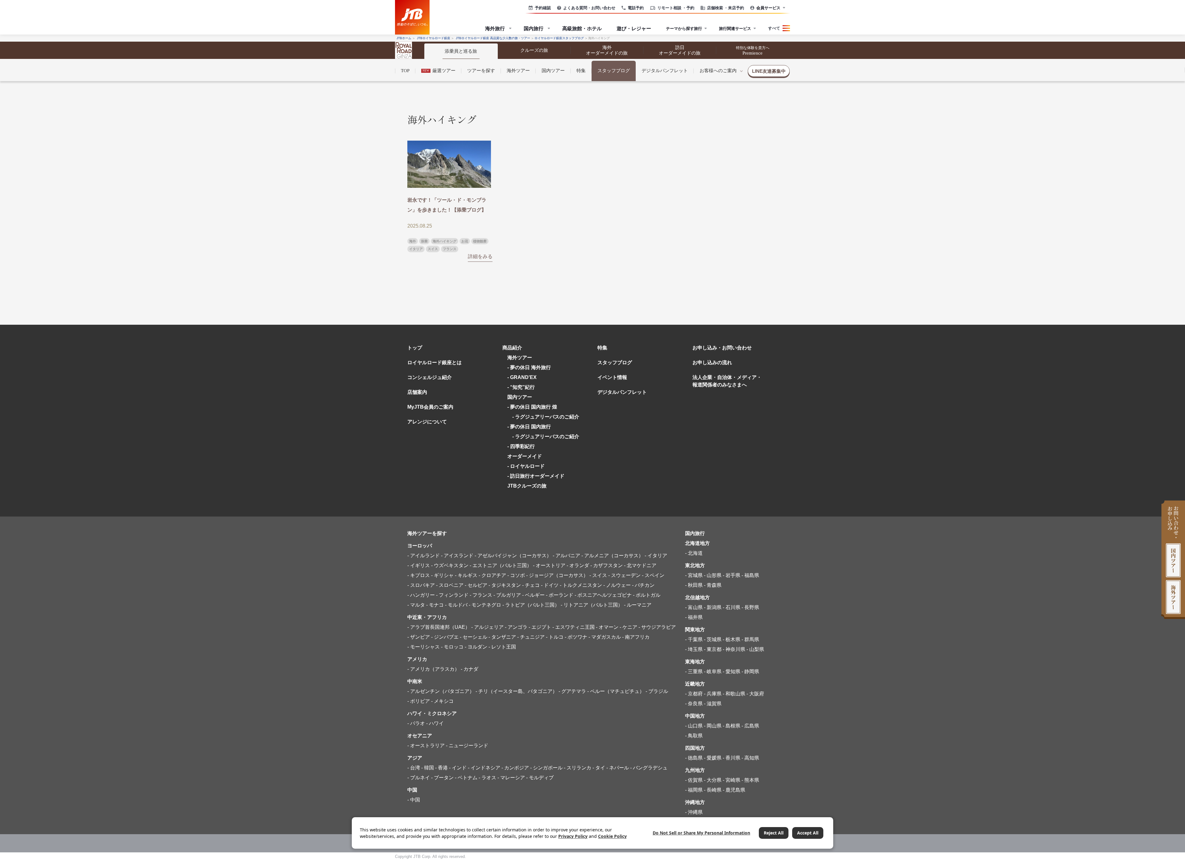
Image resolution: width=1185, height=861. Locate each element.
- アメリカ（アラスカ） (433, 669)
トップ (414, 347)
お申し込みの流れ (712, 362)
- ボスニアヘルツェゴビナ (603, 595)
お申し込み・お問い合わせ (722, 347)
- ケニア (628, 627)
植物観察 (480, 241)
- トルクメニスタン (581, 585)
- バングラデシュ (648, 767)
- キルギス (466, 575)
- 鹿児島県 (734, 790)
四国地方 (695, 748)
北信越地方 (697, 597)
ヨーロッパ (419, 545)
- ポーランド (559, 595)
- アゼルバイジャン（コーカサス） (513, 555)
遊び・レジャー (634, 28)
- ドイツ (550, 585)
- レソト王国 (502, 646)
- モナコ (435, 605)
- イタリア (656, 555)
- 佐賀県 (694, 780)
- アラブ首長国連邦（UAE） (438, 627)
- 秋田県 (694, 585)
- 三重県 (694, 671)
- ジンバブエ (445, 637)
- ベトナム (466, 777)
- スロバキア (421, 585)
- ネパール (617, 767)
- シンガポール (546, 767)
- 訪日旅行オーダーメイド (535, 476)
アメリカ (417, 659)
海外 (412, 241)
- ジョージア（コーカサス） (557, 575)
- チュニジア (531, 637)
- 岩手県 (731, 575)
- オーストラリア (426, 745)
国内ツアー (553, 70)
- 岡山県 (712, 725)
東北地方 (695, 565)
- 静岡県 (750, 671)
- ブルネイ (418, 777)
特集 (581, 70)
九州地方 (695, 770)
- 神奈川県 (734, 649)
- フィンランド (452, 595)
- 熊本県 (750, 780)
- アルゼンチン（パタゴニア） (440, 691)
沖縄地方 (695, 802)
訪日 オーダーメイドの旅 (680, 50)
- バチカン (643, 585)
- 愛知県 (731, 671)
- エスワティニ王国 (573, 627)
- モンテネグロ (485, 605)
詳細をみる (480, 256)
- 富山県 (694, 607)
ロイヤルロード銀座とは (434, 362)
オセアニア (419, 735)
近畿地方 (695, 683)
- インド (458, 767)
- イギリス (418, 565)
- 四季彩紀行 (521, 446)
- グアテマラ (572, 691)
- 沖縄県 (694, 812)
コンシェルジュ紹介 (429, 377)
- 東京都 (712, 649)
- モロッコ (452, 646)
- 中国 (413, 799)
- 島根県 (731, 725)
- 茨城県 (712, 639)
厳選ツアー (438, 70)
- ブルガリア (507, 595)
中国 (412, 790)
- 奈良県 (694, 703)
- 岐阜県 (712, 671)
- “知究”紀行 (521, 387)
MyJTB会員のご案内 (430, 407)
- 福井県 (694, 617)
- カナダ (469, 669)
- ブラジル (657, 691)
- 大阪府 (755, 693)
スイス (433, 249)
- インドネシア (484, 767)
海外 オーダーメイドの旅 (607, 50)
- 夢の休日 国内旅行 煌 (532, 407)
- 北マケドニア (640, 565)
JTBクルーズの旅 (527, 485)
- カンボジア (515, 767)
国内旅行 (695, 533)
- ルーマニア (637, 605)
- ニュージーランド (467, 745)
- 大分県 (712, 780)
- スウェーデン (624, 575)
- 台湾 (413, 767)
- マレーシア (511, 777)
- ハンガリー (421, 595)
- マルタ (416, 605)
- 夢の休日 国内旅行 (529, 426)
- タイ (598, 767)
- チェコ (531, 585)
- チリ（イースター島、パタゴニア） (516, 691)
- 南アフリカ (636, 637)
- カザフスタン (606, 565)
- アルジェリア (487, 627)
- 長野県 (750, 607)
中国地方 (695, 716)
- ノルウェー (617, 585)
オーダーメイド (524, 456)
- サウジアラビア (657, 627)
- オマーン (607, 627)
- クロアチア (492, 575)
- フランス (481, 595)
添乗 (424, 241)
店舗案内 (417, 392)
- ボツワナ (576, 637)
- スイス (598, 575)
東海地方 (695, 661)
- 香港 (441, 767)
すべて (774, 28)
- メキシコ (442, 701)
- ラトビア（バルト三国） (530, 605)
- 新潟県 (712, 607)
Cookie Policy (612, 836)
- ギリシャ (442, 575)
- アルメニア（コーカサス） (612, 555)
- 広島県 (750, 725)
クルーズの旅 (534, 50)
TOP (405, 70)
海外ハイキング (444, 241)
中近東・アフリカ (427, 617)
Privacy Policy (573, 836)
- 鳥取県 (694, 735)
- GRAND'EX (522, 377)
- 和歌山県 (734, 693)
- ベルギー (533, 595)
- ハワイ (435, 723)
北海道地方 (697, 543)
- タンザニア (502, 637)
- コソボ (516, 575)
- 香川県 (731, 757)
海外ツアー (518, 70)
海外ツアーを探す (427, 533)
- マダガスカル (604, 637)
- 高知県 (750, 757)
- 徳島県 (694, 757)
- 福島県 (750, 575)
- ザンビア (418, 637)
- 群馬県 (750, 639)
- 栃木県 (731, 639)
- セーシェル (473, 637)
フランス (449, 249)
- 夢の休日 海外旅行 (529, 367)
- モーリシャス (423, 646)
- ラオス (487, 777)
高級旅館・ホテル (582, 28)
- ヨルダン (476, 646)
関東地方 (695, 629)
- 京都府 (694, 693)
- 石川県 (731, 607)
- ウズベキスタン (449, 565)
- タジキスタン (505, 585)
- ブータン (442, 777)
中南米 (414, 681)
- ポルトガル (646, 595)
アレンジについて (427, 421)
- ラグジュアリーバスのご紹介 (543, 416)
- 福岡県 (694, 790)
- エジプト (540, 627)
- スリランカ (577, 767)
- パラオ (416, 723)
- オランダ (578, 565)
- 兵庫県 (712, 693)
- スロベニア (450, 585)
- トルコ (554, 637)
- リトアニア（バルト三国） (592, 605)
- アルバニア (566, 555)
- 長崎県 (712, 790)
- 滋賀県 (712, 703)
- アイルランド (423, 555)
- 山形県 (712, 575)
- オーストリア (549, 565)
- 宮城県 (694, 575)
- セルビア (476, 585)
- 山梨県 (755, 649)
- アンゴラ (516, 627)
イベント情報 (612, 377)
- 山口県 (694, 725)
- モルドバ (456, 605)
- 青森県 (712, 585)
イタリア (416, 249)
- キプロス (418, 575)
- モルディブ (540, 777)
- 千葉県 (694, 639)
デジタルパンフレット (665, 70)
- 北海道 (694, 553)
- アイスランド (457, 555)
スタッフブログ (613, 70)
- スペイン (653, 575)
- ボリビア (418, 701)
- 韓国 (427, 767)
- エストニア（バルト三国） (501, 565)
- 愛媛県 (712, 757)
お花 (464, 241)
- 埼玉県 (694, 649)
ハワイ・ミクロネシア (432, 713)
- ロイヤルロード (526, 466)
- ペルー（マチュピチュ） (615, 691)
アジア (414, 757)
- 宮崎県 (731, 780)
